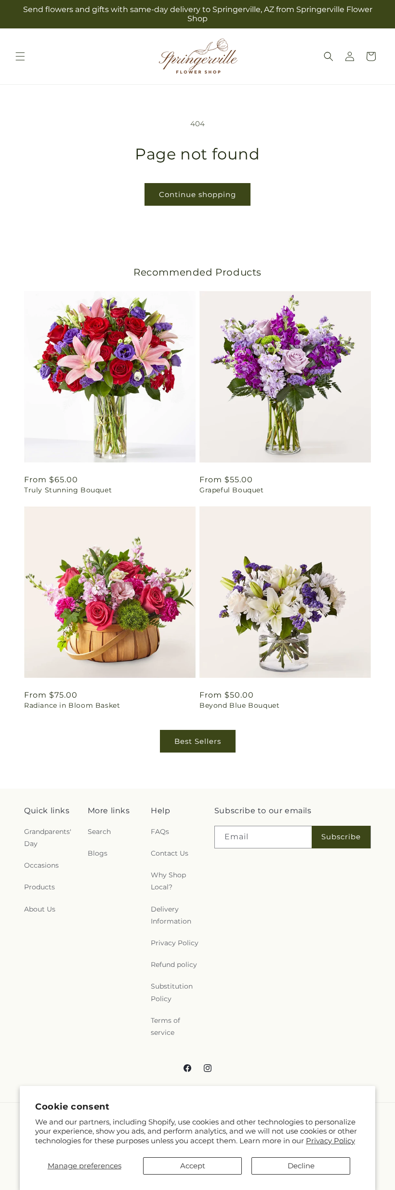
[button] (20, 56)
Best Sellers (197, 741)
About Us (39, 909)
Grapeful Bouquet (231, 490)
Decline (301, 1165)
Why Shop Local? (168, 881)
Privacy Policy (330, 1140)
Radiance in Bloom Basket (72, 705)
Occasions (41, 865)
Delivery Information (171, 915)
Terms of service (165, 1026)
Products (39, 887)
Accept (192, 1165)
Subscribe (341, 836)
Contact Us (169, 853)
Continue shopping (197, 194)
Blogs (97, 853)
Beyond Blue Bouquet (239, 705)
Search (99, 831)
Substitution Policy (172, 992)
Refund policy (174, 964)
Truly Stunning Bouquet (68, 490)
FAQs (160, 831)
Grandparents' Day (47, 837)
